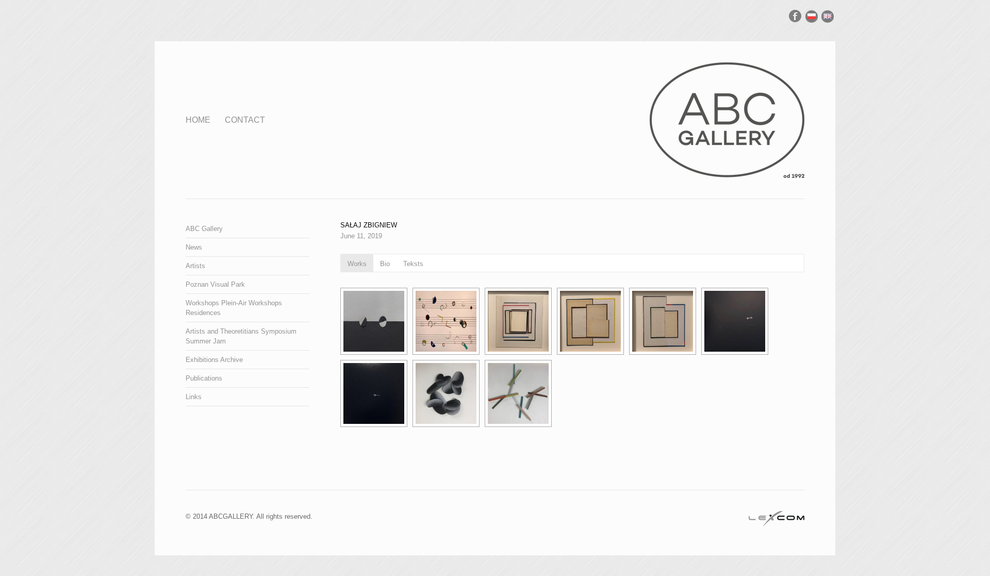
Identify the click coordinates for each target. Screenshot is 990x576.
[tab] (357, 263)
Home (198, 120)
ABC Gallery (204, 229)
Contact (245, 120)
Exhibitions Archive (214, 360)
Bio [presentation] (385, 264)
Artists (195, 266)
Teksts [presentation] (413, 264)
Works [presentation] (357, 264)
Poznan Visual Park (215, 284)
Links (194, 397)
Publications (204, 378)
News (194, 247)
